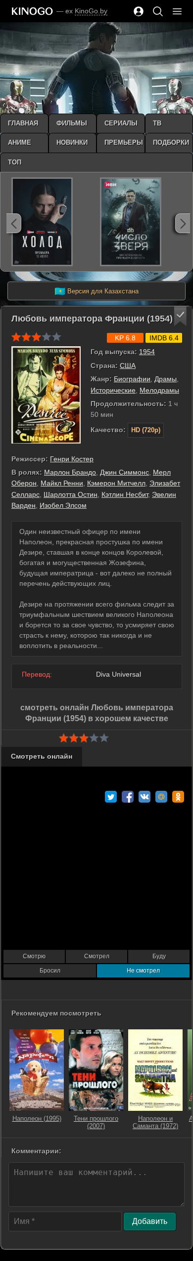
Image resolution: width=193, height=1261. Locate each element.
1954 (147, 352)
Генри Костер (72, 459)
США (128, 365)
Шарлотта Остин (70, 494)
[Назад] (13, 223)
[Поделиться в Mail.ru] (161, 797)
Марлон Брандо (70, 472)
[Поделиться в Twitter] (111, 797)
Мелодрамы (159, 390)
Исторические (113, 390)
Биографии (132, 379)
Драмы (165, 379)
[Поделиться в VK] (144, 797)
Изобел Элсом (63, 505)
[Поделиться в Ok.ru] (178, 797)
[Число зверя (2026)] (130, 221)
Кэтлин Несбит (124, 494)
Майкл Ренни (62, 483)
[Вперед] (182, 223)
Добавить (149, 1221)
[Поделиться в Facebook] (128, 797)
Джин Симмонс (124, 472)
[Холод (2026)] (42, 221)
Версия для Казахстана (96, 291)
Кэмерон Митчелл (116, 483)
